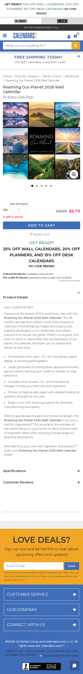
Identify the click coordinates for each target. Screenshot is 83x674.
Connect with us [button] (26, 624)
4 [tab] (46, 186)
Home (7, 76)
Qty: (5, 209)
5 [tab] (51, 186)
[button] (21, 21)
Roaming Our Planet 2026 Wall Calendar (32, 80)
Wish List (41, 234)
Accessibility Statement (21, 655)
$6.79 (74, 211)
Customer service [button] (27, 594)
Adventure (72, 76)
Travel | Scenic (52, 76)
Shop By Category (27, 76)
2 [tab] (37, 186)
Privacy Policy (35, 651)
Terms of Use (14, 651)
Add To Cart (41, 225)
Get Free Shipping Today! (38, 27)
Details (56, 28)
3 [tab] (41, 186)
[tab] (41, 292)
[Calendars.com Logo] (25, 35)
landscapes (23, 330)
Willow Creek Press (46, 322)
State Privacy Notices (62, 651)
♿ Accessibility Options (59, 655)
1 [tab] (32, 186)
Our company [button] (22, 609)
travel (19, 339)
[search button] (76, 45)
